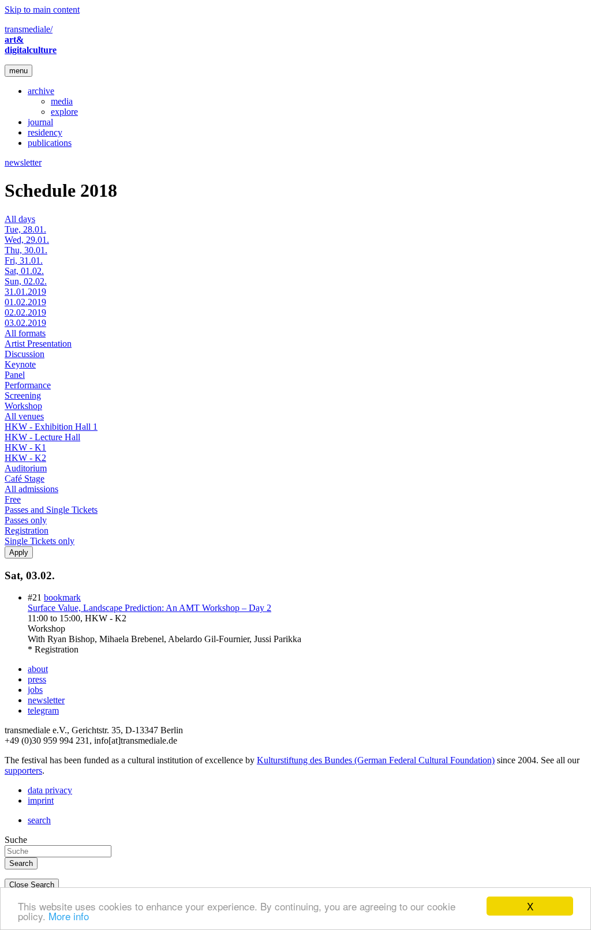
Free (13, 499)
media (62, 101)
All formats (25, 333)
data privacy (50, 790)
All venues (24, 416)
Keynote (20, 364)
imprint (41, 800)
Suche (16, 840)
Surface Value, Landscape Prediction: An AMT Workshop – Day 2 (149, 608)
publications (50, 143)
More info (68, 916)
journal (40, 122)
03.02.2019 (25, 323)
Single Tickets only (39, 541)
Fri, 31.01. (24, 260)
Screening (23, 395)
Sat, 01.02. (24, 271)
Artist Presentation (38, 343)
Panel (15, 375)
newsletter (23, 162)
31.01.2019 (25, 292)
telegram (43, 710)
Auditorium (26, 468)
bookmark (62, 597)
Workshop (23, 406)
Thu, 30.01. (26, 250)
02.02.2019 (25, 312)
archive (41, 91)
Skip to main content (42, 9)
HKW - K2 (25, 458)
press (37, 679)
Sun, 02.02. (26, 281)
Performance (28, 385)
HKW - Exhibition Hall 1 (51, 427)
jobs (35, 690)
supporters (23, 770)
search (39, 820)
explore (64, 112)
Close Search (31, 884)
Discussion (24, 354)
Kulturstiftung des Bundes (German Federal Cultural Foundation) (376, 760)
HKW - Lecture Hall (42, 437)
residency (45, 132)
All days (20, 219)
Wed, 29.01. (27, 240)
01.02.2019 (25, 302)
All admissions (31, 489)
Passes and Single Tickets (51, 510)
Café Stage (24, 478)
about (38, 669)
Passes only (26, 520)
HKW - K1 (25, 447)
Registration (26, 530)
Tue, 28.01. (25, 229)
